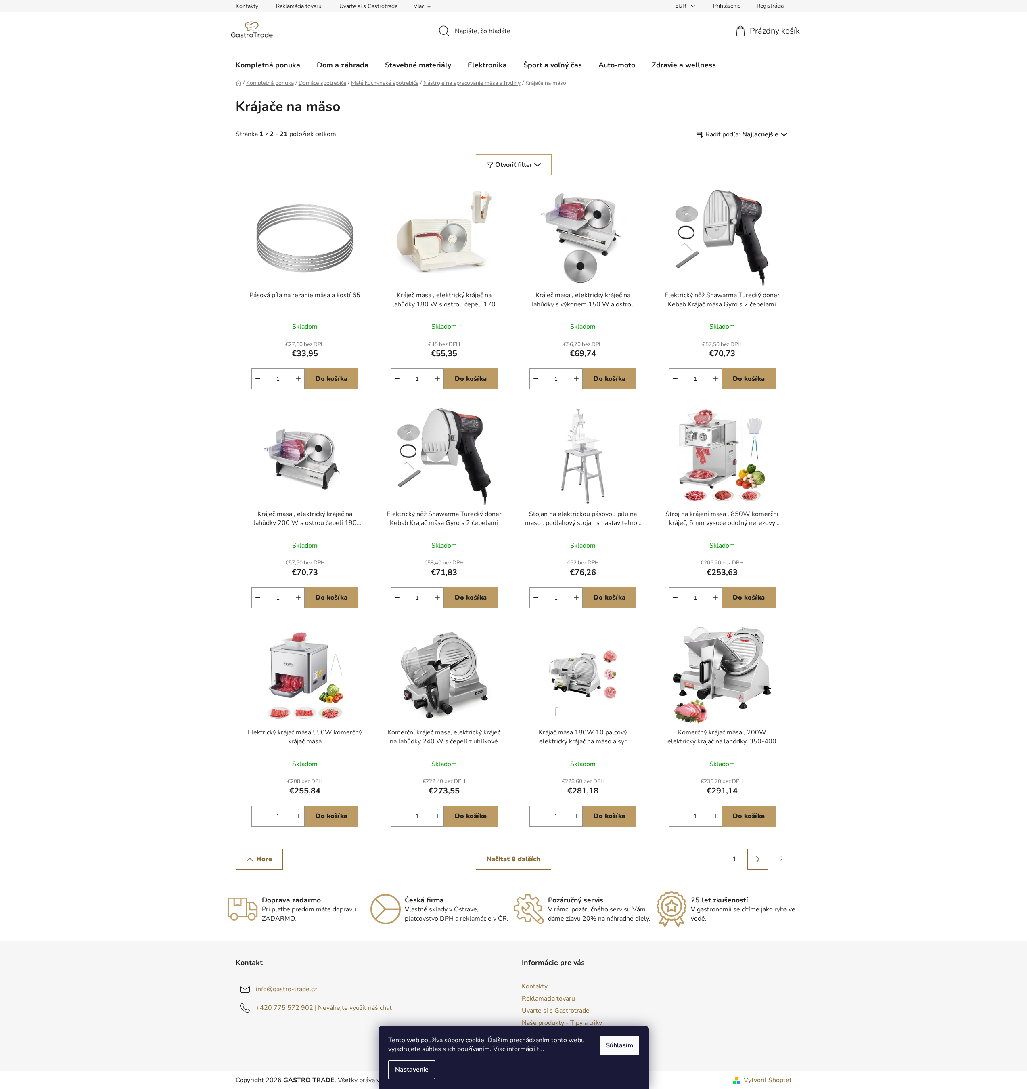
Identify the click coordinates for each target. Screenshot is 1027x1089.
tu (540, 1049)
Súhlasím (619, 1045)
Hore (264, 859)
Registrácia (770, 6)
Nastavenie (412, 1069)
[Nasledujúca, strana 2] (757, 859)
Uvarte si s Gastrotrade (368, 6)
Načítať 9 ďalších (513, 859)
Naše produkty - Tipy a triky (562, 1022)
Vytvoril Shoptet (768, 1080)
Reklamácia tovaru (299, 6)
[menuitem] (268, 65)
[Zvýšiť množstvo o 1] (298, 379)
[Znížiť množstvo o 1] (258, 379)
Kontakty (247, 6)
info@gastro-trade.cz (286, 989)
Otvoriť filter (513, 164)
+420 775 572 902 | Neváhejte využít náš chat (324, 1007)
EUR (681, 6)
